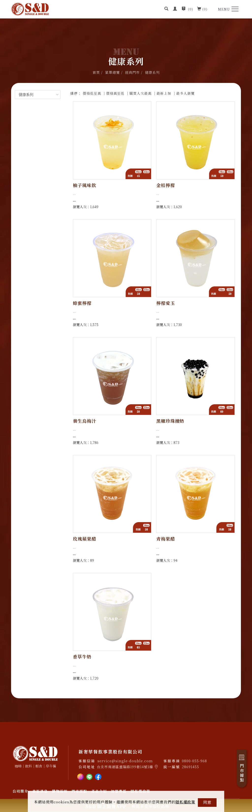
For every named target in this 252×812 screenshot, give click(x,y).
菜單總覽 (112, 72)
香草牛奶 (82, 656)
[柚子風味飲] (112, 140)
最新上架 (164, 93)
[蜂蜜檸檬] (112, 258)
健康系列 (152, 72)
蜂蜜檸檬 (82, 303)
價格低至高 (92, 93)
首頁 (96, 72)
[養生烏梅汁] (112, 375)
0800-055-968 (194, 760)
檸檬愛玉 (165, 303)
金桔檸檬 (165, 185)
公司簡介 (20, 791)
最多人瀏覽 (185, 93)
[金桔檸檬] (196, 140)
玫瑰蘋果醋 (84, 538)
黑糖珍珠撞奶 (170, 421)
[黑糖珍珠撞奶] (196, 375)
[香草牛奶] (112, 611)
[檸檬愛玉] (196, 258)
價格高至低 (115, 93)
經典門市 (132, 72)
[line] (89, 776)
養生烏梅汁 (84, 421)
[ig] (80, 776)
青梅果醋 (165, 538)
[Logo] (30, 8)
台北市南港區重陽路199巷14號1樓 (125, 766)
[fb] (98, 776)
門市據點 (242, 773)
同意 (207, 802)
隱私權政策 (185, 801)
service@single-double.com (125, 760)
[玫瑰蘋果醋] (112, 493)
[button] (166, 9)
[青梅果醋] (196, 493)
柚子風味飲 (84, 185)
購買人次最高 (140, 93)
